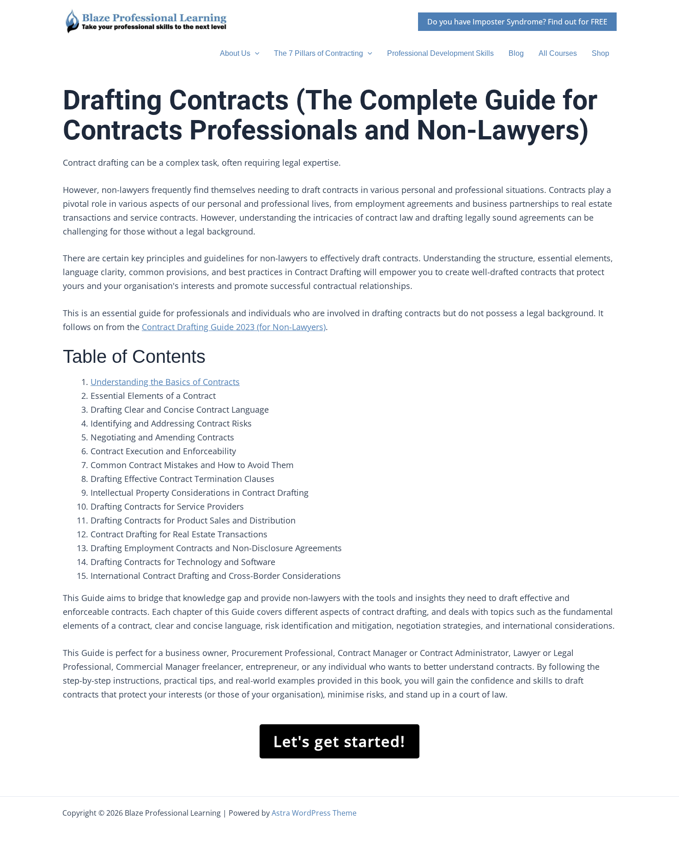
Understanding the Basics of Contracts (165, 381)
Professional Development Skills (440, 53)
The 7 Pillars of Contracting (318, 53)
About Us (235, 53)
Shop (600, 53)
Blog (516, 53)
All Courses (558, 53)
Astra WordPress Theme (314, 813)
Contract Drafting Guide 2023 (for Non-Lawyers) (234, 326)
